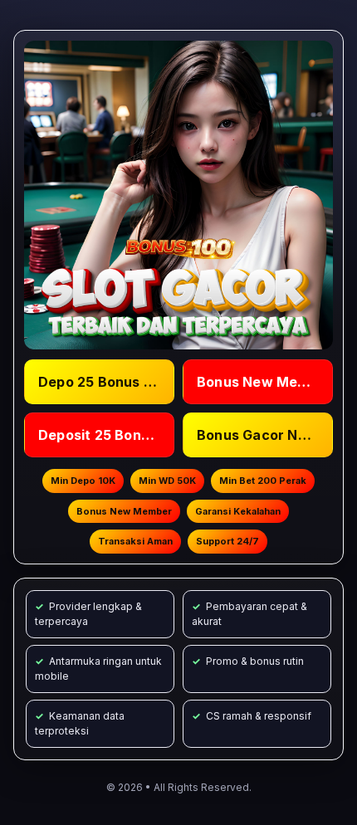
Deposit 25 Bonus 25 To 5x (106, 435)
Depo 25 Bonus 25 (99, 381)
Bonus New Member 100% (265, 381)
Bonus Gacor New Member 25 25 (265, 435)
